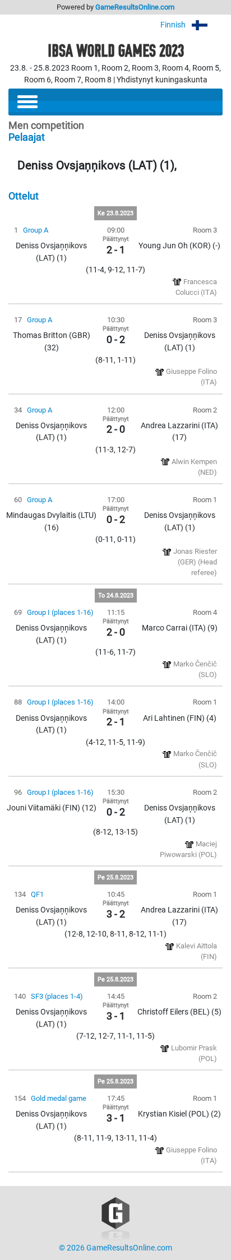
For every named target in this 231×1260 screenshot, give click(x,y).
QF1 (37, 894)
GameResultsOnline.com (134, 7)
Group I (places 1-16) (60, 612)
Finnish (173, 25)
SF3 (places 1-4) (57, 996)
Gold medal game (58, 1098)
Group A (35, 230)
